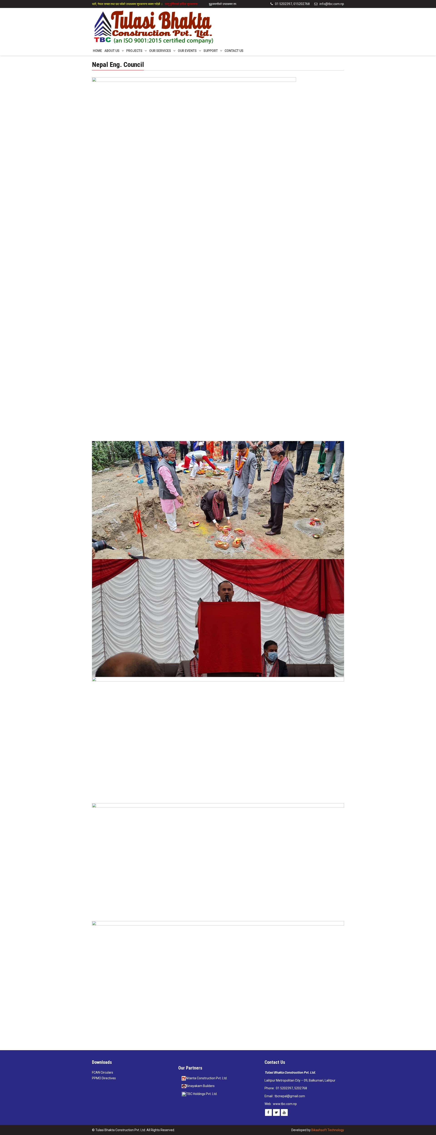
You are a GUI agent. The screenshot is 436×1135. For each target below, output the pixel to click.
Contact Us (234, 51)
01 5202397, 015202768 (292, 4)
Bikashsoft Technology (327, 1130)
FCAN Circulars (102, 1072)
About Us (111, 51)
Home (97, 51)
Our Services (160, 51)
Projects (134, 51)
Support (210, 51)
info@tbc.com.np (331, 4)
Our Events (187, 51)
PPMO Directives (104, 1078)
